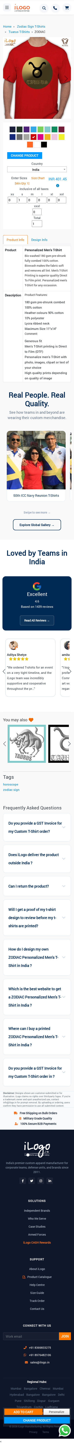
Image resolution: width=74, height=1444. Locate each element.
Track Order (37, 1301)
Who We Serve (37, 1218)
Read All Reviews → (37, 620)
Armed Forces (37, 1234)
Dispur (41, 1401)
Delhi (61, 1395)
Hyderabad (17, 1395)
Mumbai (16, 1388)
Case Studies (37, 1226)
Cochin (38, 1407)
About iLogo (37, 1269)
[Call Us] (55, 8)
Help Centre (37, 1285)
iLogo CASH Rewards (37, 1242)
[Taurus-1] (25, 744)
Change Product (24, 155)
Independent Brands (37, 1211)
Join (65, 1336)
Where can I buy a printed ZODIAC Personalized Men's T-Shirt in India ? (33, 1036)
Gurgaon (53, 1401)
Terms (45, 1432)
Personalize (56, 1412)
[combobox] (37, 169)
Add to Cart (23, 1412)
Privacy (33, 1432)
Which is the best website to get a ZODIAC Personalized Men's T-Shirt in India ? (34, 997)
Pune (18, 1401)
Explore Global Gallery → (37, 525)
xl (52, 194)
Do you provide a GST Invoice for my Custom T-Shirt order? (35, 827)
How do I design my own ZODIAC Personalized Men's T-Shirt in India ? (33, 957)
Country (37, 164)
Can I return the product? (28, 886)
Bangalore (30, 1388)
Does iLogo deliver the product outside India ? (33, 858)
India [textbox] (35, 169)
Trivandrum (23, 1407)
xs (12, 194)
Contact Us (37, 1309)
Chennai (45, 1388)
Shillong (29, 1401)
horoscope (10, 784)
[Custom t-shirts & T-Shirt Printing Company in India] (21, 7)
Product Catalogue (39, 1277)
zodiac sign (11, 790)
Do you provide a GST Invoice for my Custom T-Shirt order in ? (35, 1072)
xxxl (37, 206)
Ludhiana (51, 1407)
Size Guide (37, 1293)
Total (37, 218)
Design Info (39, 240)
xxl (62, 194)
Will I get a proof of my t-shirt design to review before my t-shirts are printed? (32, 917)
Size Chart (38, 178)
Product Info (15, 240)
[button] (8, 78)
